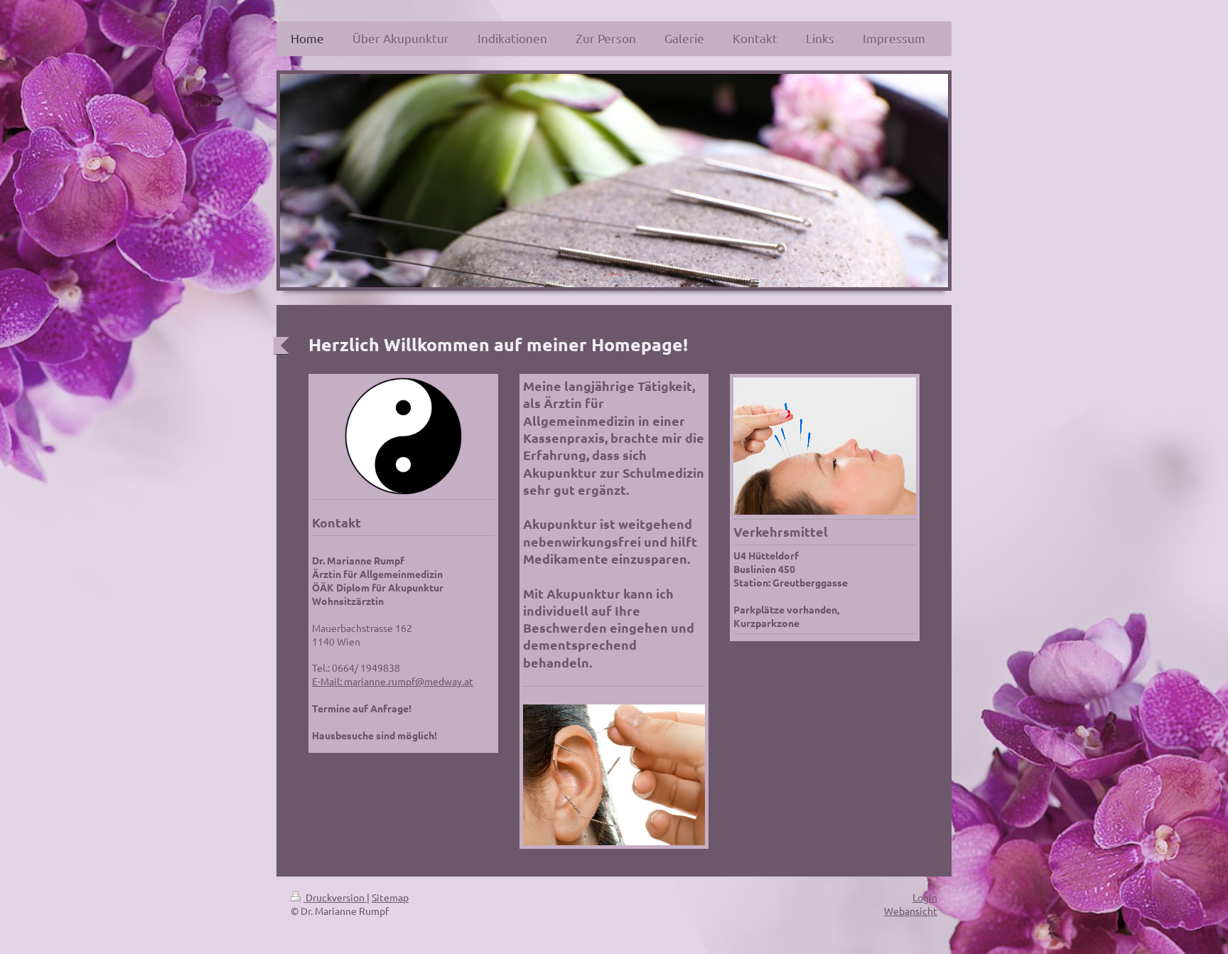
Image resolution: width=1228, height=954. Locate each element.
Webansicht (910, 910)
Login (924, 897)
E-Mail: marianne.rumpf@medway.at (392, 681)
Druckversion (335, 897)
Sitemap (390, 897)
